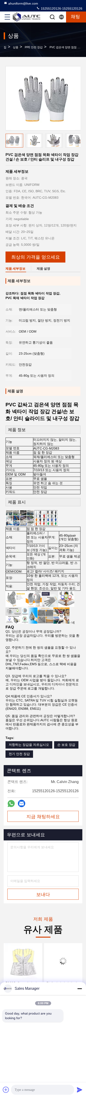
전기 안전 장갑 (19, 754)
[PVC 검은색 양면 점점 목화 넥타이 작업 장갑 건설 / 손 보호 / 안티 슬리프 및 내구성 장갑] (43, 98)
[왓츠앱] (11, 803)
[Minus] (79, 988)
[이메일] (22, 803)
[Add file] (6, 1090)
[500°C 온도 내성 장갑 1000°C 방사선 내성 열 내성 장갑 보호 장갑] (23, 961)
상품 (15, 47)
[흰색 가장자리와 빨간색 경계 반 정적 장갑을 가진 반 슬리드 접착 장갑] (63, 961)
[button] (80, 141)
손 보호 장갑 (66, 744)
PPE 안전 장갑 (34, 47)
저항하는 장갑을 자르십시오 (29, 744)
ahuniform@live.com (23, 3)
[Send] (79, 1090)
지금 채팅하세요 (43, 816)
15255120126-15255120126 (61, 8)
